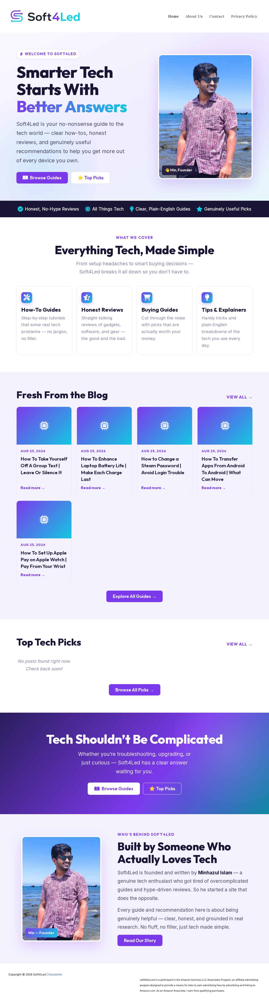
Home (173, 16)
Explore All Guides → (134, 596)
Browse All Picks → (134, 690)
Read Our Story (140, 940)
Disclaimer (55, 974)
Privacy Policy (244, 16)
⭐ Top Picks (91, 178)
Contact (216, 16)
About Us (194, 16)
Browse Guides (46, 178)
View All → (240, 397)
